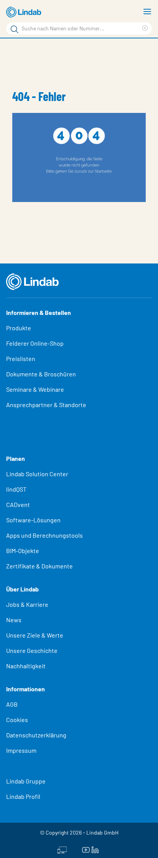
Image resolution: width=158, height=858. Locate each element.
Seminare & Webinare (35, 389)
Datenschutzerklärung (36, 735)
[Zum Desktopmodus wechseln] (62, 849)
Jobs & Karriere (27, 604)
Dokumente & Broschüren (41, 374)
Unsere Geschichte (32, 650)
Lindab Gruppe (26, 781)
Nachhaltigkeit (26, 665)
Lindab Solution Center (37, 473)
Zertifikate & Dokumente (39, 566)
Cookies (17, 719)
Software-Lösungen (33, 519)
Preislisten (20, 358)
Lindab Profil (23, 796)
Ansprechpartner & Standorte (46, 404)
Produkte (18, 327)
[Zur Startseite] (25, 12)
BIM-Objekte (22, 550)
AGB (12, 704)
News (13, 619)
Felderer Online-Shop (35, 343)
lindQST (16, 489)
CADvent (18, 504)
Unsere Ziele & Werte (34, 635)
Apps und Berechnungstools (44, 535)
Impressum (21, 750)
